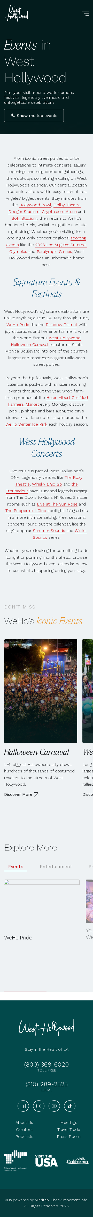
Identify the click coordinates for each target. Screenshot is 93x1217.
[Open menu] (85, 13)
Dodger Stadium (24, 211)
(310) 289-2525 (47, 1084)
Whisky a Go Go (47, 484)
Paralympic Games (54, 251)
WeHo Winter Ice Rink (26, 424)
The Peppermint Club (25, 510)
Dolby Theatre (67, 204)
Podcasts (24, 1136)
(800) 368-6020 (46, 1064)
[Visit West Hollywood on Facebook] (23, 1106)
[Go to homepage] (17, 13)
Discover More (18, 794)
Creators (24, 1129)
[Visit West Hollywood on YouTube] (54, 1106)
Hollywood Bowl (35, 204)
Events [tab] (15, 866)
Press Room (69, 1136)
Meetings (68, 1122)
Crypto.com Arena (59, 211)
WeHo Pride (17, 324)
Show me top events (37, 115)
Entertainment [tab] (56, 866)
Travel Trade (68, 1129)
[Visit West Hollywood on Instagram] (38, 1106)
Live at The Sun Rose (57, 504)
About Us (24, 1122)
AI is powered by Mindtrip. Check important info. (46, 1200)
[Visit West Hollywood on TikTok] (69, 1106)
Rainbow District (61, 324)
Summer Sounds (49, 530)
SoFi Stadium (24, 218)
